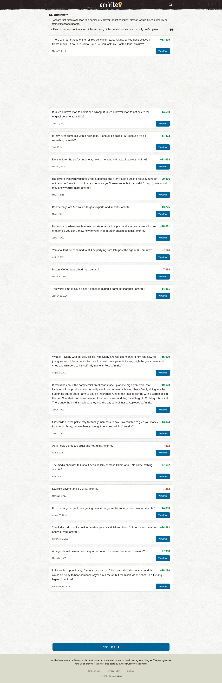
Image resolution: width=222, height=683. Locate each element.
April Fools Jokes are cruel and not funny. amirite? (82, 445)
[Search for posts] (170, 5)
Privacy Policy (114, 671)
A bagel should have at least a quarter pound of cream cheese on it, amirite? (98, 551)
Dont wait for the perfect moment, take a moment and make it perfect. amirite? (99, 159)
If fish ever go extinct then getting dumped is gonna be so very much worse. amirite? (103, 508)
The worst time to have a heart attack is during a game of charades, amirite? (98, 288)
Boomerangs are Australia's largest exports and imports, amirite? (91, 207)
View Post (162, 51)
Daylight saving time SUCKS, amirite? (75, 488)
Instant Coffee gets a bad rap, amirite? (75, 269)
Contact (130, 671)
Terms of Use (94, 671)
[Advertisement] (111, 82)
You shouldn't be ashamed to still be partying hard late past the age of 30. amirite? (101, 250)
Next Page (109, 647)
